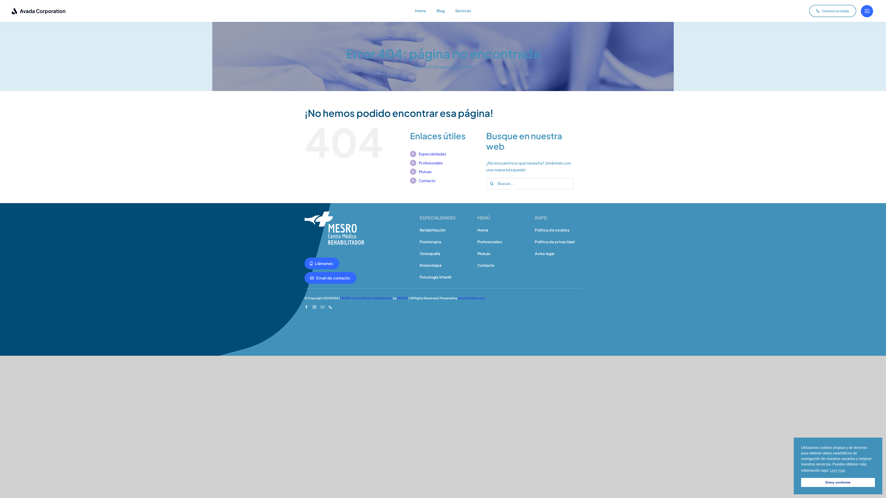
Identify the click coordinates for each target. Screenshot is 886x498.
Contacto (427, 180)
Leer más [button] (837, 470)
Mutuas (425, 171)
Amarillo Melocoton (471, 298)
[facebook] (306, 307)
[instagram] (314, 307)
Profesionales (431, 162)
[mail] (322, 307)
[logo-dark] (39, 9)
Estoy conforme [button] (838, 482)
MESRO (402, 298)
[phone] (330, 307)
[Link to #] (867, 11)
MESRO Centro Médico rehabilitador (366, 298)
